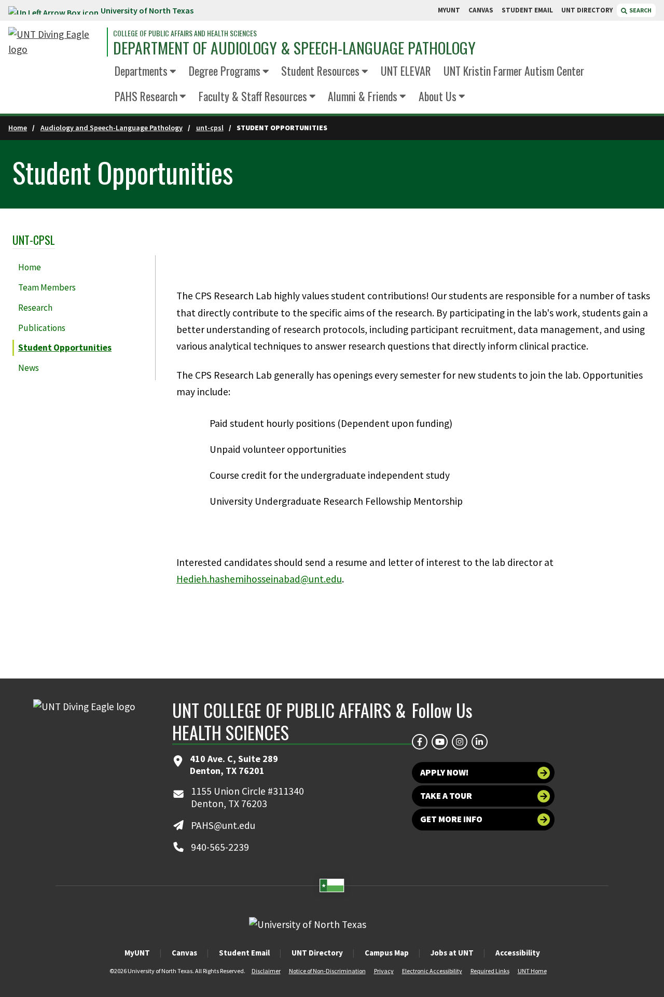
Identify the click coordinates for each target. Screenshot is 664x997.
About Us (438, 96)
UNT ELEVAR (406, 70)
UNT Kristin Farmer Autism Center (514, 70)
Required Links (490, 971)
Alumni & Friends (362, 96)
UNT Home (532, 971)
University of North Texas (147, 10)
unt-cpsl (210, 127)
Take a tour (446, 795)
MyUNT (137, 953)
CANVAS (480, 10)
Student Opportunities (65, 347)
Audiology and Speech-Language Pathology (111, 127)
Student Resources (320, 70)
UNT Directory (317, 953)
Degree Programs (224, 70)
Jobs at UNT (452, 953)
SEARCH (640, 10)
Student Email (244, 953)
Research (35, 307)
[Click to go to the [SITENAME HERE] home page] (55, 42)
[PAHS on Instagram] (459, 742)
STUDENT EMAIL (527, 10)
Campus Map (387, 953)
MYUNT (449, 10)
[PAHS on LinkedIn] (479, 742)
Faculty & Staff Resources (253, 96)
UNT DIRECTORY (587, 10)
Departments (141, 70)
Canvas (184, 953)
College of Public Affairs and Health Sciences (185, 33)
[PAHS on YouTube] (439, 742)
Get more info (451, 819)
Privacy (384, 971)
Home (17, 127)
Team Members (47, 287)
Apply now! (444, 772)
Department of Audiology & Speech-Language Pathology (294, 48)
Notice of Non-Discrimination (327, 971)
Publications (41, 328)
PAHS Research (146, 96)
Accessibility (517, 953)
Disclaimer (266, 971)
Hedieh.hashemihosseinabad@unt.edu (259, 579)
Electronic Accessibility (432, 971)
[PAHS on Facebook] (419, 742)
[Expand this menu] (173, 72)
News (28, 367)
